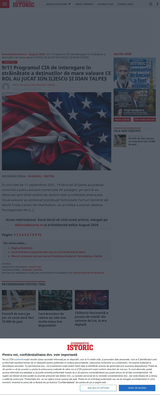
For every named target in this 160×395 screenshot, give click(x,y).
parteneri (18, 359)
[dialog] (80, 367)
